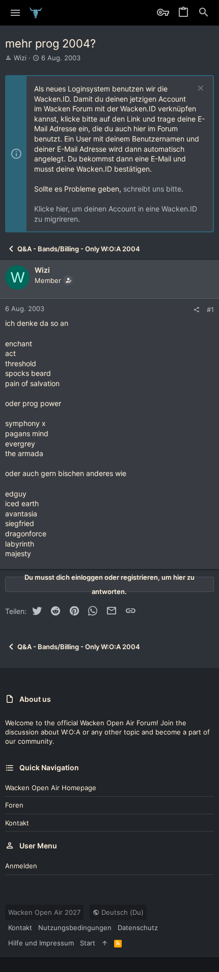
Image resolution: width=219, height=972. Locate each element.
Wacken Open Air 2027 (44, 912)
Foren (14, 805)
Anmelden (21, 866)
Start (87, 943)
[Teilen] (196, 310)
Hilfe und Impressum (41, 943)
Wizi (20, 58)
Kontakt (17, 823)
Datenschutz (138, 927)
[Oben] (104, 943)
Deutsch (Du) (121, 912)
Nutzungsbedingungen (75, 927)
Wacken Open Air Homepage (50, 788)
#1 (210, 309)
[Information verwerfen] (199, 89)
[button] (15, 13)
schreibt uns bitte (152, 188)
